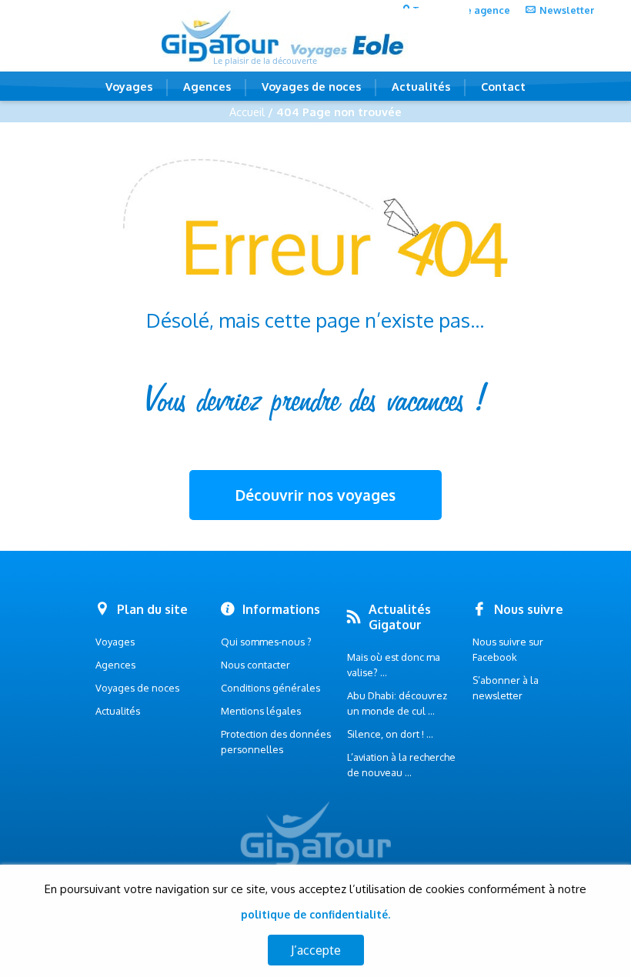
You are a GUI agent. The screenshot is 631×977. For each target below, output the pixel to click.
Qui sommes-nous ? (266, 641)
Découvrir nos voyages (315, 495)
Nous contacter (255, 665)
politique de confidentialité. (315, 914)
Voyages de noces (311, 86)
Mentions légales (261, 711)
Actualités (421, 86)
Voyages (128, 86)
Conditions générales (270, 688)
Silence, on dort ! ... (390, 734)
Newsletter (566, 10)
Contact (503, 86)
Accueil (247, 111)
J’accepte (316, 950)
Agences (207, 86)
